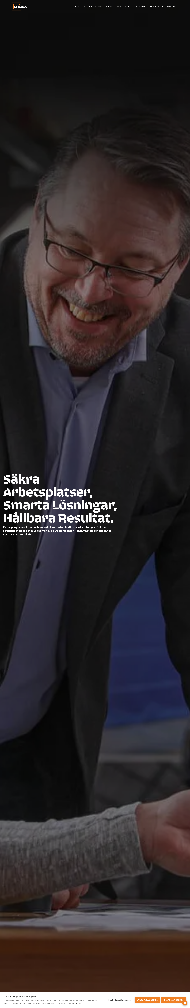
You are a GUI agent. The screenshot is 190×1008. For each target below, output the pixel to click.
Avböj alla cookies (147, 1000)
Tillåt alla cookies (174, 1000)
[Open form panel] (184, 1002)
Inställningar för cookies (119, 1000)
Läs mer (78, 1003)
